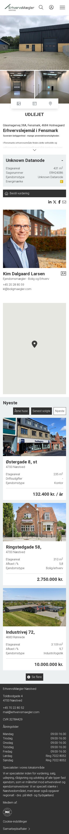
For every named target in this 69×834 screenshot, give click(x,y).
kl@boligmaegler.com (17, 289)
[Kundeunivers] (51, 7)
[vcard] (63, 276)
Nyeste (59, 411)
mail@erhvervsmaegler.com (21, 712)
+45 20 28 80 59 (13, 284)
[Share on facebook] (59, 202)
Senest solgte (41, 411)
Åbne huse (21, 411)
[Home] (19, 7)
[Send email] (64, 202)
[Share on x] (54, 202)
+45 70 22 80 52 (13, 707)
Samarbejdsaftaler (15, 829)
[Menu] (61, 7)
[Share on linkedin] (50, 202)
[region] (34, 348)
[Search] (41, 7)
